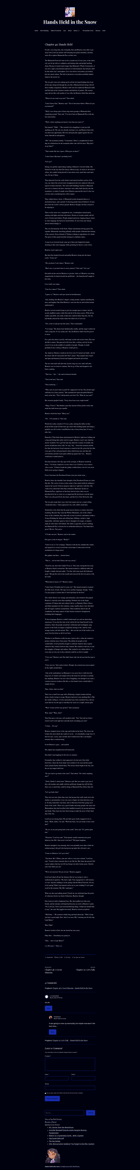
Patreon (98, 30)
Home (36, 30)
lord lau (82, 957)
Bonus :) (76, 30)
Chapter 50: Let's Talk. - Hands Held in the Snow (70, 1040)
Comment (48, 1056)
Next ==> (59, 946)
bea (74, 957)
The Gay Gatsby (54, 1141)
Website (47, 1084)
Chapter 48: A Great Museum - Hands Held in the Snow (72, 988)
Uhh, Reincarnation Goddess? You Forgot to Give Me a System (71, 1144)
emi (79, 957)
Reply (48, 1008)
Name (47, 1074)
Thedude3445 (50, 957)
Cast (64, 30)
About (70, 30)
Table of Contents (56, 30)
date (77, 957)
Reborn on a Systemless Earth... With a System (66, 1136)
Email (74, 1074)
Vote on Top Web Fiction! (53, 1119)
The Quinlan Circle (87, 30)
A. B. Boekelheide (54, 996)
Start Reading (44, 30)
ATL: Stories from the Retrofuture (61, 1127)
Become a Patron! (51, 1122)
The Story (68, 957)
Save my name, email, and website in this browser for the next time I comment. (65, 1092)
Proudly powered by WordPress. (70, 1166)
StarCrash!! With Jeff (56, 1138)
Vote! (103, 30)
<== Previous (49, 946)
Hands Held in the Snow (70, 21)
